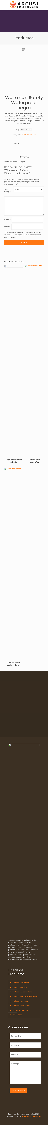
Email (7, 226)
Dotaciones (17, 1015)
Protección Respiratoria (22, 992)
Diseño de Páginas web (31, 1116)
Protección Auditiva (21, 982)
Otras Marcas (26, 130)
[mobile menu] (44, 5)
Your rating (7, 190)
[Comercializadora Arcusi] (24, 5)
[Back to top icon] (24, 1108)
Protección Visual (20, 987)
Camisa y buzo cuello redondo (13, 663)
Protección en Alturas (21, 1005)
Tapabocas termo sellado (14, 460)
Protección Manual (20, 1001)
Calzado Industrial (28, 134)
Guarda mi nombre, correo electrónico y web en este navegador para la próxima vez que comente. (22, 234)
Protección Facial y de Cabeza (25, 996)
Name (7, 219)
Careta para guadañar (34, 460)
